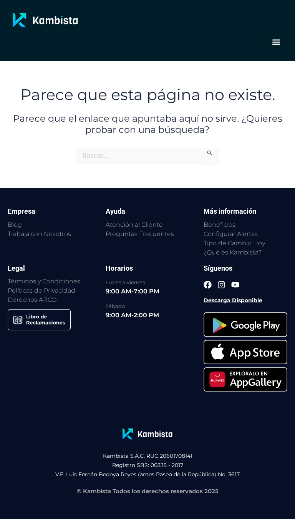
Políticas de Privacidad (41, 290)
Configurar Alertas (231, 234)
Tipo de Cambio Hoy (234, 243)
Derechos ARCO (32, 299)
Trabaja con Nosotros (39, 234)
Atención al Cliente (134, 224)
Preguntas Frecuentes (140, 234)
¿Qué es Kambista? (233, 252)
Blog (15, 224)
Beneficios (219, 224)
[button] (276, 41)
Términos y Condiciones (44, 281)
